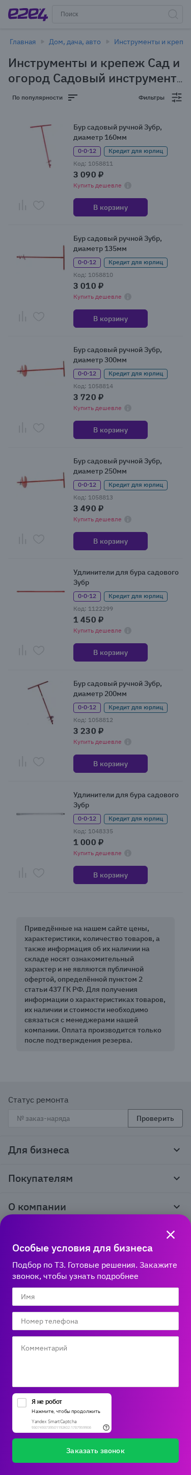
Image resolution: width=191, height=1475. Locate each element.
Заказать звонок (95, 1450)
